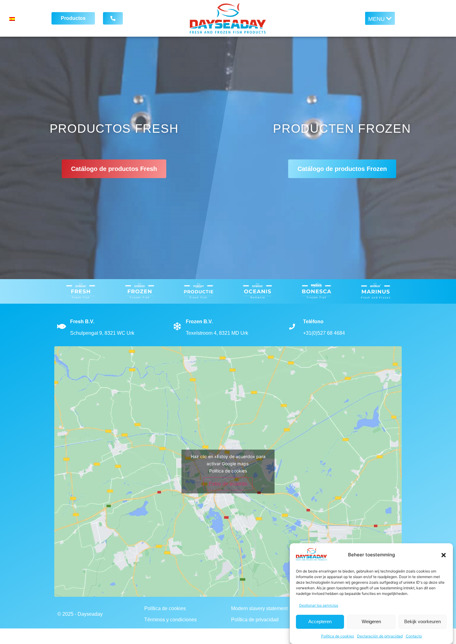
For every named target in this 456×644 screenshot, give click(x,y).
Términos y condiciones (170, 619)
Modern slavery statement (259, 608)
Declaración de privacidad (380, 636)
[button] (443, 555)
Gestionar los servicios (318, 605)
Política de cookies (337, 636)
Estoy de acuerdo (228, 483)
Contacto (414, 636)
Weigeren (371, 621)
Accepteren (320, 621)
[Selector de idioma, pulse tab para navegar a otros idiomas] (25, 18)
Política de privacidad (255, 619)
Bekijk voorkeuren (422, 621)
